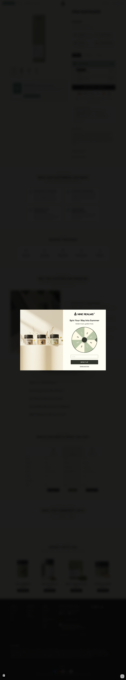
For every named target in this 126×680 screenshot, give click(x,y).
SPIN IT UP (84, 362)
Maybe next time (84, 366)
